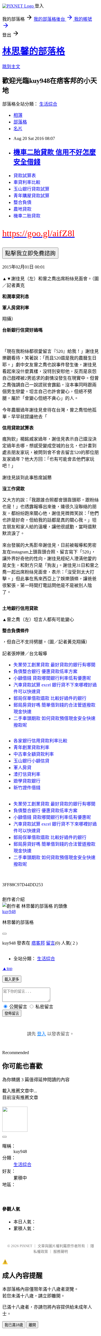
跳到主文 (11, 66)
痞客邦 (38, 943)
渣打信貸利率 (26, 774)
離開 (32, 1325)
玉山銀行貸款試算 (31, 189)
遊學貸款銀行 (26, 781)
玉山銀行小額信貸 (31, 761)
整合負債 (22, 202)
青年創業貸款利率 (31, 747)
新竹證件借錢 (26, 787)
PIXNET (26, 1246)
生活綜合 (48, 104)
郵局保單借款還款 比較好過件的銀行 (49, 698)
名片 (17, 128)
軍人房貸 (22, 767)
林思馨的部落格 (33, 51)
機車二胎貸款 (26, 215)
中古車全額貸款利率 (33, 754)
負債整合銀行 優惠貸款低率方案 (45, 671)
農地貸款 (22, 209)
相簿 (17, 115)
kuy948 (9, 911)
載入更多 (11, 979)
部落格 (20, 122)
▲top (7, 968)
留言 (50, 943)
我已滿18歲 (13, 1325)
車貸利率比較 (26, 182)
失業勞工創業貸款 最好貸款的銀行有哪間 (54, 664)
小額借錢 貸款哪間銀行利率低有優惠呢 (52, 678)
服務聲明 (60, 1251)
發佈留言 (11, 1013)
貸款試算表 (24, 175)
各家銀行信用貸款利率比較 (40, 740)
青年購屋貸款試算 (31, 195)
